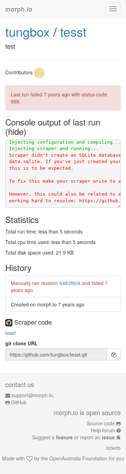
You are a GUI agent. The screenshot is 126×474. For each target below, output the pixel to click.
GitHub (19, 402)
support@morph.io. (33, 395)
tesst (73, 31)
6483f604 (69, 282)
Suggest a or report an (73, 437)
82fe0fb (113, 448)
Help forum (103, 430)
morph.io (19, 8)
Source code (101, 423)
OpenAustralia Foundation (78, 458)
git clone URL (21, 343)
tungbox (27, 31)
